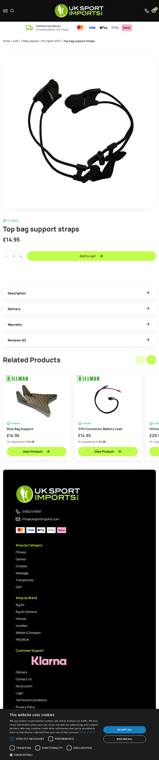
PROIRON (22, 639)
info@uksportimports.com (40, 519)
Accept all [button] (124, 729)
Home (6, 41)
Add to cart (88, 256)
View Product (33, 451)
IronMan (22, 626)
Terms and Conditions (31, 700)
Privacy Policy (25, 707)
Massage (22, 573)
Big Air (20, 605)
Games (21, 559)
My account (24, 686)
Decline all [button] (124, 739)
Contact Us (24, 679)
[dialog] (79, 734)
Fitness (21, 552)
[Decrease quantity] (6, 256)
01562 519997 (31, 511)
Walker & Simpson (28, 633)
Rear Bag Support (20, 429)
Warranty (15, 324)
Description (17, 293)
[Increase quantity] (21, 256)
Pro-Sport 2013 (50, 41)
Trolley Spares (30, 41)
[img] (79, 11)
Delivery (14, 309)
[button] (151, 360)
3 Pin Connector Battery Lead (100, 429)
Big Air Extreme (26, 612)
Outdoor (22, 566)
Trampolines (24, 580)
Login (19, 693)
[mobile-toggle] (5, 10)
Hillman (21, 619)
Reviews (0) (17, 340)
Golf (15, 41)
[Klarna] (33, 661)
